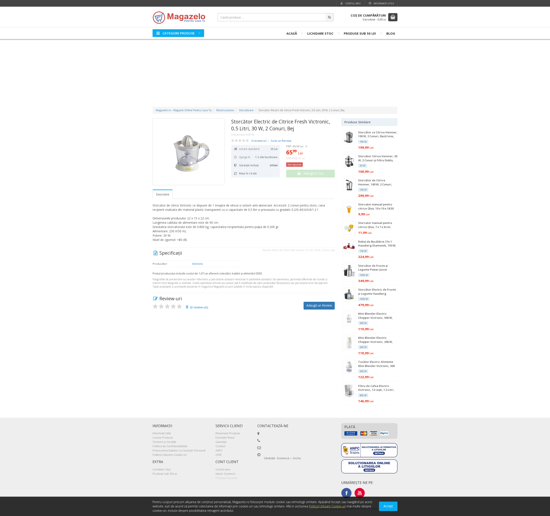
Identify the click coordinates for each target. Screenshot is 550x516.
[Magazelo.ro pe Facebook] (346, 493)
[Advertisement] (275, 69)
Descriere (162, 194)
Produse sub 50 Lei (360, 33)
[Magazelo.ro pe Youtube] (359, 493)
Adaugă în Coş (312, 173)
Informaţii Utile (383, 3)
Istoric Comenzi (225, 474)
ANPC (219, 450)
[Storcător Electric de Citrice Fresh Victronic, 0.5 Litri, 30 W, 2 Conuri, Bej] (189, 151)
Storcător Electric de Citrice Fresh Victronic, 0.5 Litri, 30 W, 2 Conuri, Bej (280, 125)
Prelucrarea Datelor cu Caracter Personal (179, 450)
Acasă (291, 33)
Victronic (197, 264)
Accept (388, 506)
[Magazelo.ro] (180, 17)
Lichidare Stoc (320, 33)
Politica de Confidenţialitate (170, 446)
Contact (220, 446)
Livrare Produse (163, 437)
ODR (218, 455)
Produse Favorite (226, 478)
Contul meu (353, 3)
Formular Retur (225, 437)
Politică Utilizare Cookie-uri (170, 455)
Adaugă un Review (319, 305)
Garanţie (221, 442)
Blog (390, 33)
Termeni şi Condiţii (164, 442)
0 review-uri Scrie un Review (271, 141)
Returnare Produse (227, 433)
